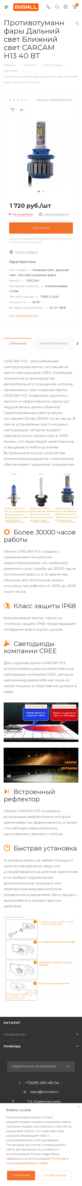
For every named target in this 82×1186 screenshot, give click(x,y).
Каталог (12, 1022)
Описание (17, 343)
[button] (38, 191)
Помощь (12, 1046)
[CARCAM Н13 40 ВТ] (41, 153)
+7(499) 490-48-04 (42, 1083)
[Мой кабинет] (66, 7)
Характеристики (53, 343)
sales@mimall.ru (44, 1092)
